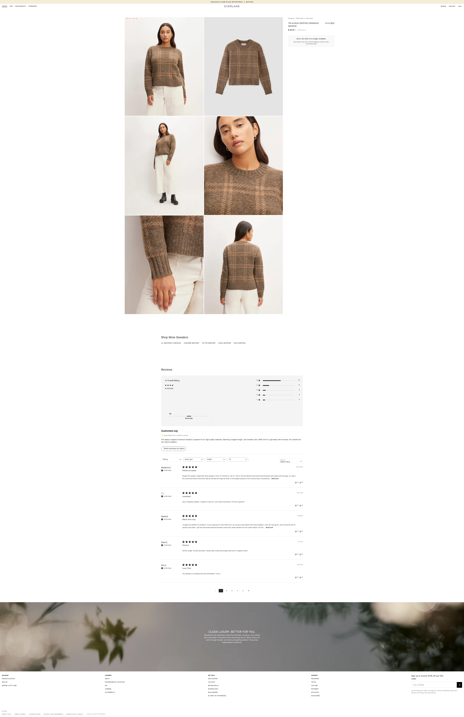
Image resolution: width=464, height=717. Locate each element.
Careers (108, 689)
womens (291, 18)
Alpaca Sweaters (224, 343)
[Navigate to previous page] (215, 590)
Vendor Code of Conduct (74, 714)
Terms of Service (20, 714)
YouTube (314, 686)
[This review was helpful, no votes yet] (296, 482)
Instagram (315, 679)
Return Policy (213, 686)
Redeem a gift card (9, 686)
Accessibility (110, 692)
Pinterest (315, 689)
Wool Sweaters (239, 343)
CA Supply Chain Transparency (53, 714)
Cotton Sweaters (208, 343)
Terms (434, 693)
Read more (275, 479)
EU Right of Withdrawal (217, 696)
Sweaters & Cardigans (304, 18)
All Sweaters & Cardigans (171, 343)
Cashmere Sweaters (191, 343)
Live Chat (211, 682)
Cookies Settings (34, 714)
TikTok (313, 682)
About (107, 679)
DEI (106, 686)
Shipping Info (213, 689)
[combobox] (171, 460)
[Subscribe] (459, 685)
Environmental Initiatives (115, 682)
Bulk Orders (213, 692)
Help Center (213, 679)
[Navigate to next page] (248, 590)
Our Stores (315, 696)
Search (443, 6)
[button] (460, 6)
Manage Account (8, 679)
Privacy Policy (424, 693)
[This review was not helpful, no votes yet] (300, 482)
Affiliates (315, 692)
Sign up (4, 682)
